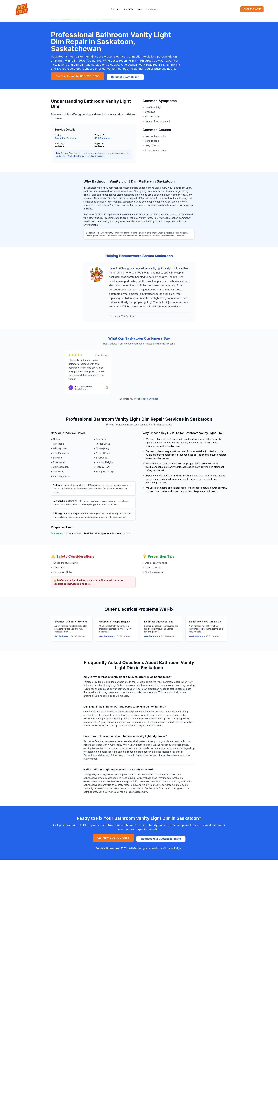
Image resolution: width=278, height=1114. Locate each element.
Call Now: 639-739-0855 (113, 837)
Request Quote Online (125, 77)
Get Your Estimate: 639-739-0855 (78, 76)
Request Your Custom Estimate (161, 838)
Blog (140, 9)
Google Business (149, 399)
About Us (128, 9)
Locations (151, 9)
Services (115, 9)
